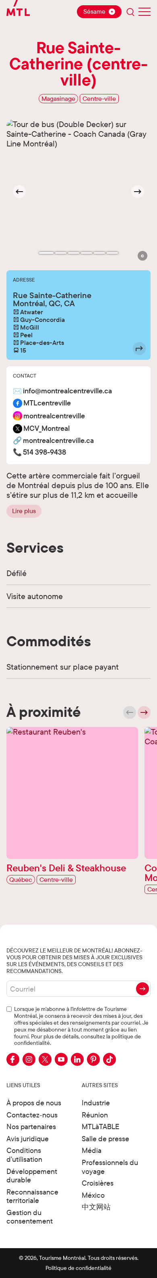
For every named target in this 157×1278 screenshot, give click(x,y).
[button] (142, 256)
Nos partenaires (31, 1126)
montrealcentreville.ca (58, 440)
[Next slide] (137, 191)
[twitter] (45, 1059)
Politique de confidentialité (78, 1268)
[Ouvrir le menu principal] (144, 12)
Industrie (96, 1102)
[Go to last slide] (19, 191)
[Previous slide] (129, 712)
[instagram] (29, 1059)
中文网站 (96, 1206)
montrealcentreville (54, 416)
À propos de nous (33, 1102)
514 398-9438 (44, 452)
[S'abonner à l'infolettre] (142, 988)
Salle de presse (105, 1138)
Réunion (95, 1114)
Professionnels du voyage (110, 1167)
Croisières (98, 1183)
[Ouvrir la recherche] (130, 11)
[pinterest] (93, 1059)
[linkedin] (77, 1059)
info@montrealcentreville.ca (67, 391)
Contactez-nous (32, 1114)
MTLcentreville (47, 403)
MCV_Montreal (46, 428)
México (93, 1195)
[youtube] (61, 1059)
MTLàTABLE (101, 1126)
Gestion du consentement (29, 1217)
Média (91, 1150)
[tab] (46, 253)
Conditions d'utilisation (24, 1155)
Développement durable (31, 1176)
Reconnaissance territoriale (32, 1196)
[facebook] (12, 1059)
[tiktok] (109, 1059)
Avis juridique (27, 1138)
